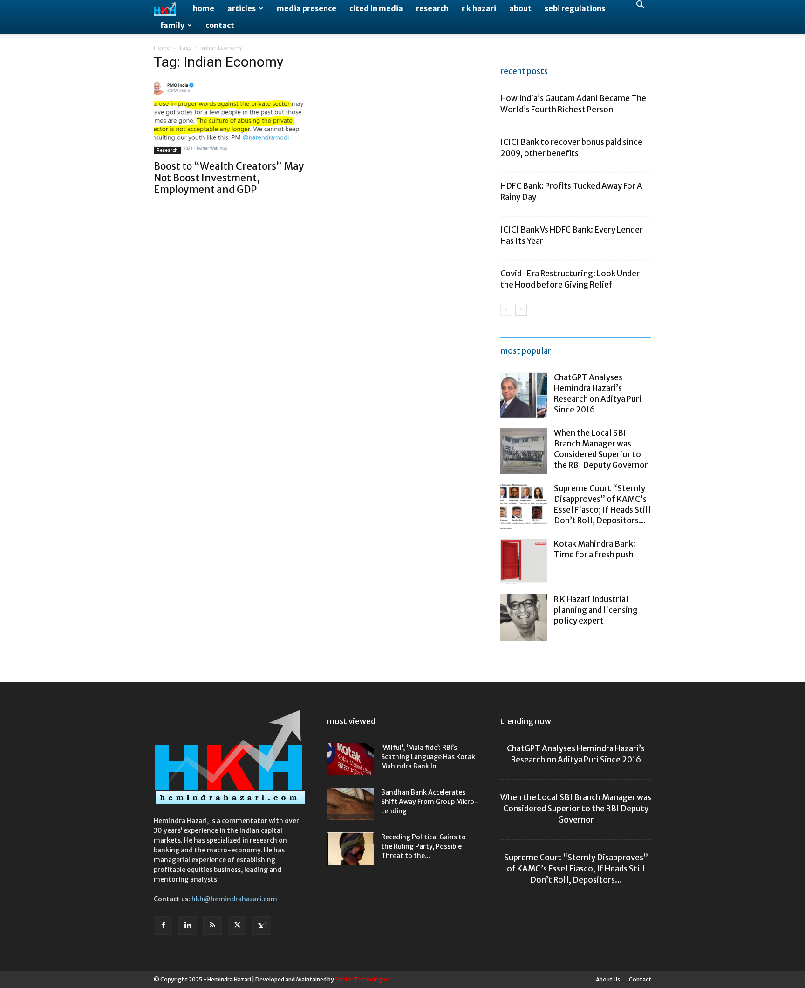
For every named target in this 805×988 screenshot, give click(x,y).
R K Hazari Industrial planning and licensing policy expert (596, 610)
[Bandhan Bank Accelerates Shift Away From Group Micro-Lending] (350, 804)
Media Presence (306, 8)
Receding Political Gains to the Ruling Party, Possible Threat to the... (423, 846)
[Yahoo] (261, 925)
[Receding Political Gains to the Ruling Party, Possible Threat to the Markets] (350, 848)
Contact (219, 25)
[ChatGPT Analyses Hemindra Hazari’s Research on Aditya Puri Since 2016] (523, 395)
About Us (608, 979)
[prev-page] (506, 310)
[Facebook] (163, 925)
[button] (640, 5)
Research (432, 8)
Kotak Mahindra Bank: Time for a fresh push (594, 549)
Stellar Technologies (362, 979)
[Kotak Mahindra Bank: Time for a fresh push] (523, 562)
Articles (241, 8)
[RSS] (212, 925)
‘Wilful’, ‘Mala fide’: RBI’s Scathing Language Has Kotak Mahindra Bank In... (428, 756)
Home (203, 8)
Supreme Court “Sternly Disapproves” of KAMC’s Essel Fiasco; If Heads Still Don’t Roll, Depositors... (602, 504)
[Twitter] (237, 925)
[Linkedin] (187, 925)
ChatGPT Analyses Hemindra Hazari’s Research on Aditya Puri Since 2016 (597, 393)
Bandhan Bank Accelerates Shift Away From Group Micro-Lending (429, 801)
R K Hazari (479, 8)
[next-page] (521, 310)
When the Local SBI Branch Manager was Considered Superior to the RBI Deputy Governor (601, 449)
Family (172, 25)
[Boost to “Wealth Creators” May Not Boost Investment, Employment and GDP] (229, 117)
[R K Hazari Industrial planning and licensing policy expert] (523, 617)
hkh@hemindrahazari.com (234, 899)
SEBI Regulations (575, 8)
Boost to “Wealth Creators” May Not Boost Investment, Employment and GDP (229, 178)
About (520, 8)
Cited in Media (376, 8)
